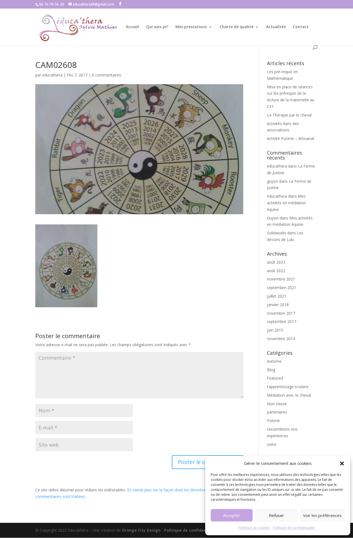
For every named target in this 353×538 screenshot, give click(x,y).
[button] (342, 463)
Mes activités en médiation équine (286, 203)
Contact (301, 27)
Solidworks (276, 232)
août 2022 (276, 270)
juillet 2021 (276, 296)
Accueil (132, 27)
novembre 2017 (281, 313)
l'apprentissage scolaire (288, 386)
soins (271, 444)
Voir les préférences (322, 515)
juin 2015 (275, 330)
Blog (271, 369)
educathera (52, 75)
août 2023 (276, 262)
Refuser (276, 515)
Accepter (231, 515)
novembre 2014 (281, 338)
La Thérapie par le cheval (289, 115)
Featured (275, 378)
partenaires (277, 412)
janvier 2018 (278, 304)
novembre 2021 (281, 279)
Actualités (276, 27)
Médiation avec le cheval (289, 395)
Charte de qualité (236, 27)
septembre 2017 (281, 321)
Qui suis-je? (157, 27)
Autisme (274, 361)
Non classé (277, 403)
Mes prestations (191, 27)
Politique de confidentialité (294, 527)
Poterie (273, 420)
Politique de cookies (254, 527)
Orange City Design (141, 530)
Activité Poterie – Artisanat (290, 138)
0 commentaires (106, 75)
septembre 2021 (281, 287)
